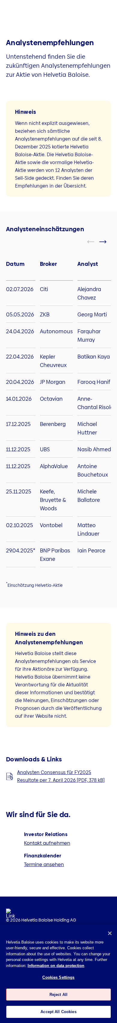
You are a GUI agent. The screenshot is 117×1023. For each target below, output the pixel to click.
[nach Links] (94, 241)
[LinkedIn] (10, 915)
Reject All (59, 994)
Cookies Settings (58, 977)
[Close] (109, 933)
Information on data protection (56, 965)
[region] (58, 974)
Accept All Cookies (58, 1011)
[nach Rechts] (106, 241)
